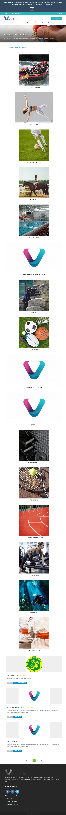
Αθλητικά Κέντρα (34, 350)
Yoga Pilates (34, 125)
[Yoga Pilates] (34, 107)
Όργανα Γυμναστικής (34, 462)
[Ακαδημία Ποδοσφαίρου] (34, 370)
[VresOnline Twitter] (17, 792)
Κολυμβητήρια (34, 237)
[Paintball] (34, 295)
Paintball (34, 312)
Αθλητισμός (24, 47)
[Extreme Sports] (34, 70)
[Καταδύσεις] (34, 595)
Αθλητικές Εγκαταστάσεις (34, 537)
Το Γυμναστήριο (12, 741)
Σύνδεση (60, 13)
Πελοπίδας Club (12, 675)
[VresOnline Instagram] (12, 792)
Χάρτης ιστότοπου (12, 801)
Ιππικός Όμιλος (34, 200)
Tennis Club (34, 500)
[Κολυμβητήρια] (34, 220)
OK (32, 8)
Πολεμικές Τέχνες (34, 650)
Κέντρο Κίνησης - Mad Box (16, 707)
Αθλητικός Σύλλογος (34, 162)
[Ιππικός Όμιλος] (34, 182)
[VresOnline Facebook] (8, 792)
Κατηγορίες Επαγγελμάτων (30, 22)
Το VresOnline (11, 799)
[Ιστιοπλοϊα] (34, 407)
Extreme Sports (34, 87)
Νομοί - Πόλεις (45, 22)
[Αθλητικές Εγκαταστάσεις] (34, 520)
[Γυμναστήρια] (34, 557)
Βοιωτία (17, 47)
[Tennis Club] (34, 482)
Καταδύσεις (34, 612)
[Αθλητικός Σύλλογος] (34, 145)
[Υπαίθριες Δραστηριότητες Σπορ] (34, 257)
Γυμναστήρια (34, 575)
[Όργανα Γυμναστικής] (34, 445)
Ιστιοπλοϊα (34, 425)
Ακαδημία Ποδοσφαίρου (34, 387)
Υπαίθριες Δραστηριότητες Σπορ (34, 275)
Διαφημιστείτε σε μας (13, 804)
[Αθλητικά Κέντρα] (34, 332)
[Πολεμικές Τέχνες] (34, 632)
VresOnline (17, 22)
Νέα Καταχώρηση (56, 18)
